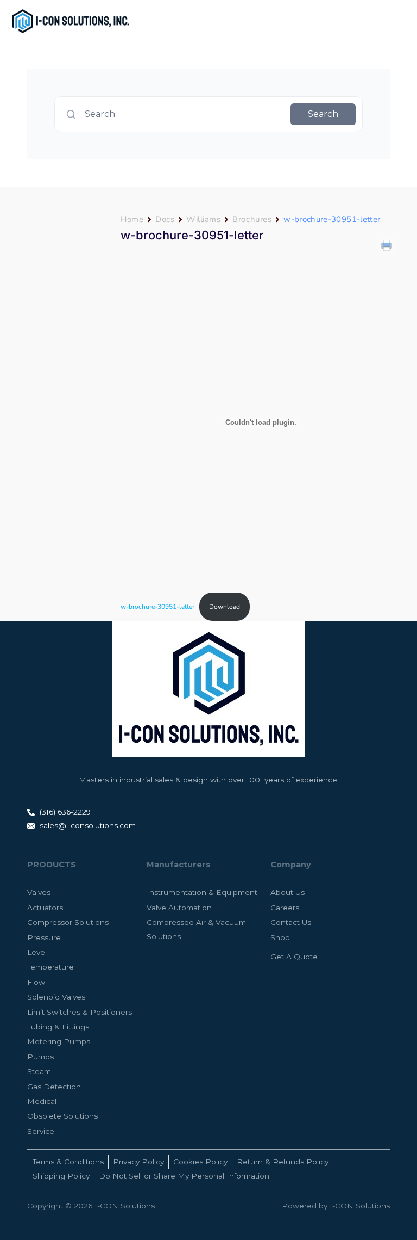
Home (132, 219)
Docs (164, 219)
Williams (203, 219)
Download (224, 606)
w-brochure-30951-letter (157, 606)
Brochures (251, 219)
